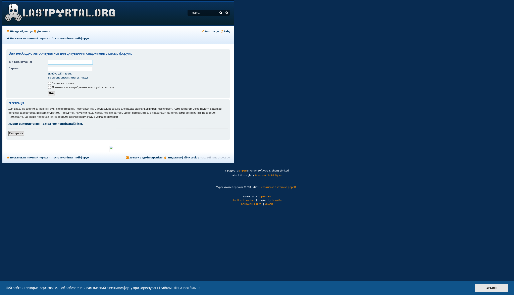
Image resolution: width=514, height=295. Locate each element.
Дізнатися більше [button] (187, 288)
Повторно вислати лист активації (68, 77)
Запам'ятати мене (62, 83)
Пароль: (13, 68)
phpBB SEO (265, 196)
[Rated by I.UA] (118, 149)
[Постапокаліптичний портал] (59, 13)
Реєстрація (16, 133)
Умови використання (23, 124)
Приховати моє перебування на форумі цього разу (82, 87)
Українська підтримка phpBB (278, 187)
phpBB (243, 170)
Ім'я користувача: (20, 61)
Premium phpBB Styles (268, 175)
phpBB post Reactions (243, 200)
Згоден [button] (491, 288)
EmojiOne (277, 200)
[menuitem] (42, 31)
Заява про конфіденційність (63, 124)
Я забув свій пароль (60, 73)
